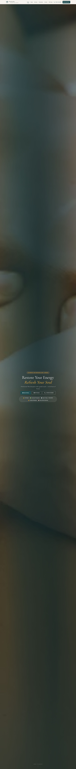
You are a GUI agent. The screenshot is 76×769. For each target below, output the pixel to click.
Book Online (26, 392)
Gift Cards (37, 392)
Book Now (67, 2)
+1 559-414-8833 (58, 2)
